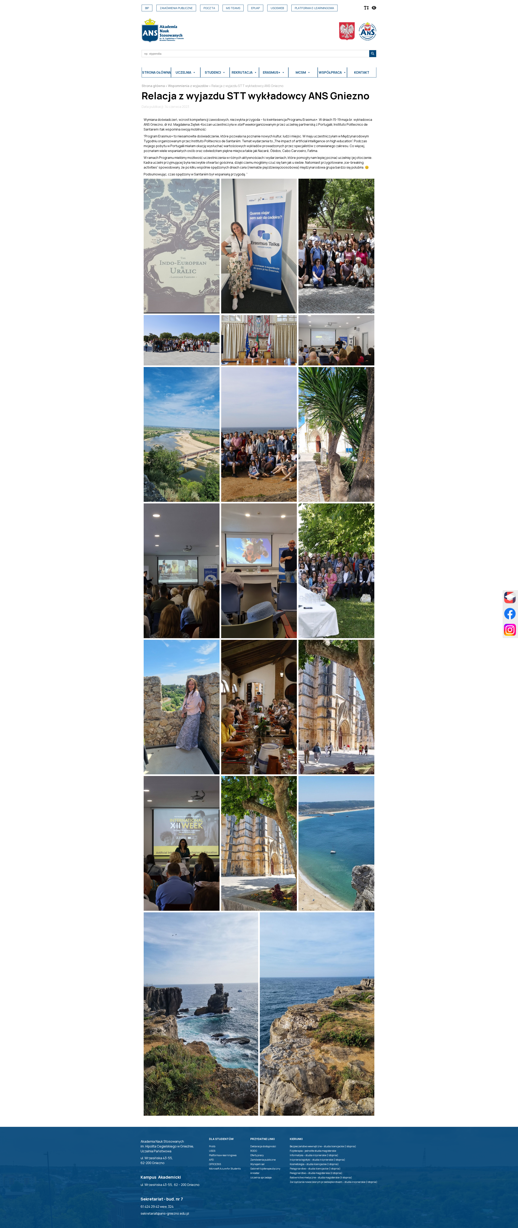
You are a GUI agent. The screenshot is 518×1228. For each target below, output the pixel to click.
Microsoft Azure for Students (225, 1168)
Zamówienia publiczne (176, 8)
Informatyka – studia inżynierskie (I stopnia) (314, 1155)
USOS (212, 1151)
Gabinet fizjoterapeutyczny (265, 1168)
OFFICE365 (215, 1164)
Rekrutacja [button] (242, 72)
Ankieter (255, 1173)
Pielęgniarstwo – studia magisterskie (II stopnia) (316, 1173)
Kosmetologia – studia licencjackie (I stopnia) (314, 1164)
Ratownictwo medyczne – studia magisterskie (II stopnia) (321, 1177)
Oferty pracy (257, 1155)
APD (211, 1159)
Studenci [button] (213, 72)
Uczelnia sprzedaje (261, 1177)
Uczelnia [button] (183, 72)
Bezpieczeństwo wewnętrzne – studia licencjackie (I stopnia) (323, 1146)
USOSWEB (277, 8)
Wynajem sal (257, 1164)
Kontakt (361, 72)
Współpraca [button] (330, 72)
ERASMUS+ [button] (271, 72)
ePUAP (255, 8)
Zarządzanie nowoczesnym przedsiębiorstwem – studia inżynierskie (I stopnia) (333, 1182)
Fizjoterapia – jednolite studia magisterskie (313, 1151)
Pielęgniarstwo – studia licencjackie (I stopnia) (315, 1168)
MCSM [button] (301, 72)
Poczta (209, 8)
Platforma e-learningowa (314, 8)
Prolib (212, 1146)
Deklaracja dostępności (263, 1146)
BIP (147, 8)
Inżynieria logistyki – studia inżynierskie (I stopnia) (317, 1159)
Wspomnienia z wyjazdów (188, 86)
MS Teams (233, 8)
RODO (253, 1151)
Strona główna (156, 72)
